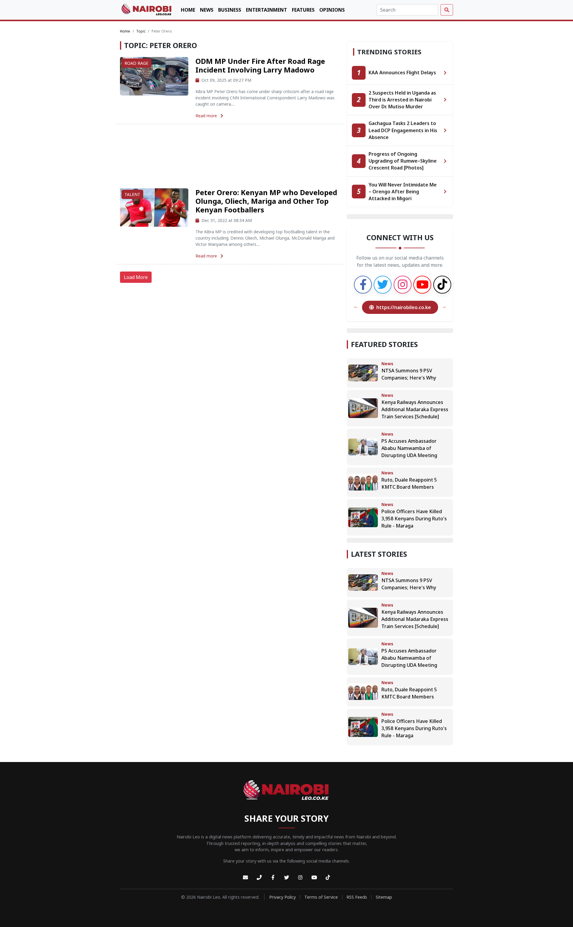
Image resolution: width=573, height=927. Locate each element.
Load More (136, 277)
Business (229, 10)
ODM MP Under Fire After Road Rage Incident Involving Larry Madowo (260, 65)
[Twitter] (286, 878)
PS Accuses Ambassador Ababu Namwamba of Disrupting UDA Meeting (409, 448)
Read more (206, 115)
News (206, 10)
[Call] (259, 878)
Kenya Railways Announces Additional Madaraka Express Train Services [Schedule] (414, 409)
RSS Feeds (356, 897)
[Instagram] (300, 878)
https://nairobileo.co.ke (403, 307)
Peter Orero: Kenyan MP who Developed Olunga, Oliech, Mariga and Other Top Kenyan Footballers (266, 201)
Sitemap (384, 897)
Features (303, 10)
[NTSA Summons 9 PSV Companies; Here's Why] (363, 372)
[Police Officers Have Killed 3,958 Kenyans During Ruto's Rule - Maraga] (363, 516)
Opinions (332, 10)
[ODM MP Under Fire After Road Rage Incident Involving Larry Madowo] (154, 76)
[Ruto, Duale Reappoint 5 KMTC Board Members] (363, 481)
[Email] (245, 878)
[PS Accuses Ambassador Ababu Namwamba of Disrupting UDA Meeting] (363, 446)
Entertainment (266, 10)
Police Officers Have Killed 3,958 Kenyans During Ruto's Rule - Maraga (414, 518)
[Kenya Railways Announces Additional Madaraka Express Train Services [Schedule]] (363, 407)
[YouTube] (314, 878)
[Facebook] (273, 878)
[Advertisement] (230, 156)
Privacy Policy (282, 897)
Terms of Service (321, 897)
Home (188, 10)
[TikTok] (327, 878)
